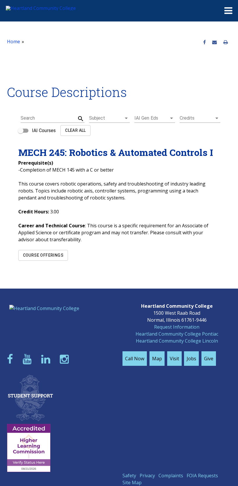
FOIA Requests (202, 475)
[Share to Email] (214, 42)
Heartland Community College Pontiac (177, 334)
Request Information (176, 327)
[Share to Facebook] (204, 42)
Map (157, 358)
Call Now (134, 358)
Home (13, 41)
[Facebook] (11, 359)
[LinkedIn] (47, 359)
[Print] (225, 42)
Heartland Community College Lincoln (177, 341)
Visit (174, 358)
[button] (109, 118)
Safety (129, 475)
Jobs (191, 358)
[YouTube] (28, 359)
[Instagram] (65, 359)
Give (208, 358)
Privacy (147, 475)
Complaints (170, 475)
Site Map (132, 482)
